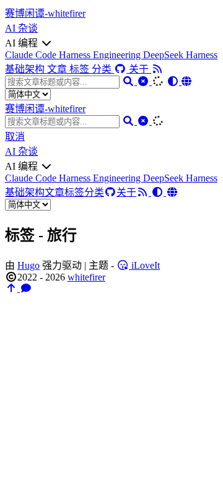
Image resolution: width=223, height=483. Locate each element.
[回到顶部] (12, 288)
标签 (80, 69)
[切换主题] (174, 81)
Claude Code (32, 55)
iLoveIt (144, 265)
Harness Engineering (101, 55)
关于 (140, 69)
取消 (15, 136)
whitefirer (86, 277)
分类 (103, 69)
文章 (58, 69)
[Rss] (157, 69)
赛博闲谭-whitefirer (45, 13)
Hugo (28, 265)
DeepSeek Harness (180, 55)
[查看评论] (26, 288)
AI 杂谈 (21, 28)
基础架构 (26, 69)
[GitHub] (121, 69)
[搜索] (129, 81)
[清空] (144, 81)
